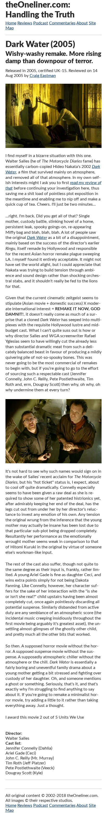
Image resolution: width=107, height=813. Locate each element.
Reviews (24, 23)
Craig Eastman (43, 76)
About (82, 23)
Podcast (40, 23)
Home (10, 23)
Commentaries (62, 23)
